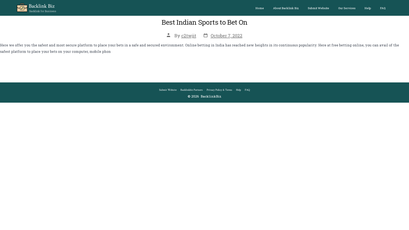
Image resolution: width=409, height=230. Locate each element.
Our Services (347, 8)
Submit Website (318, 8)
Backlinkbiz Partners (191, 90)
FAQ (383, 8)
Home (259, 8)
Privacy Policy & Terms (219, 90)
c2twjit (188, 36)
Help (367, 8)
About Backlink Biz (286, 8)
